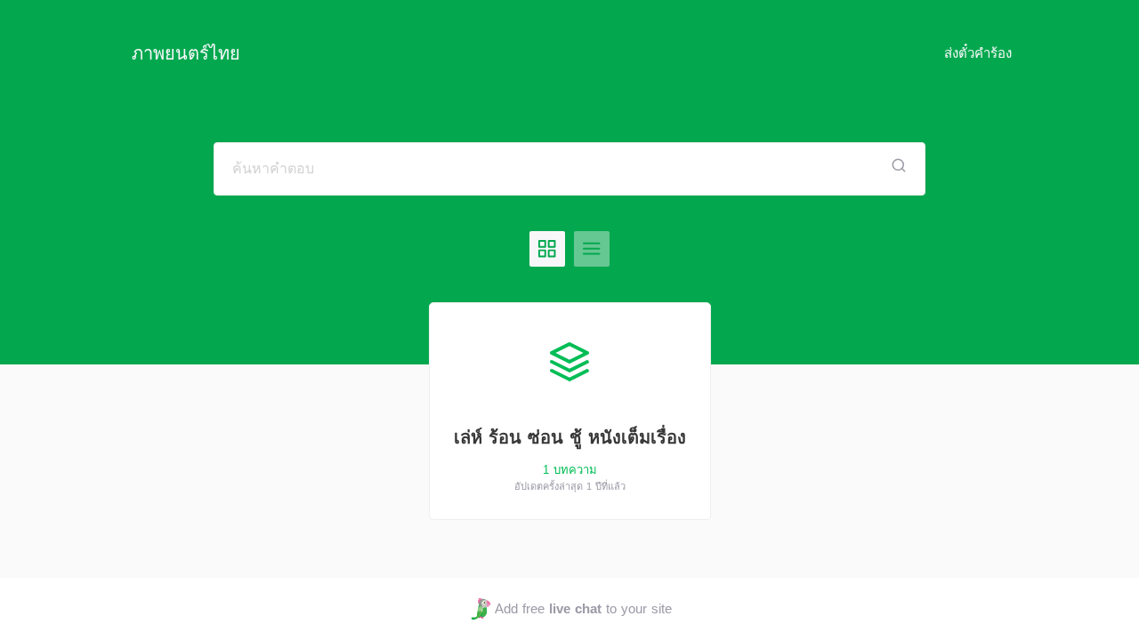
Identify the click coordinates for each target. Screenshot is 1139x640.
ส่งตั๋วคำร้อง (978, 52)
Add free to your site (583, 608)
